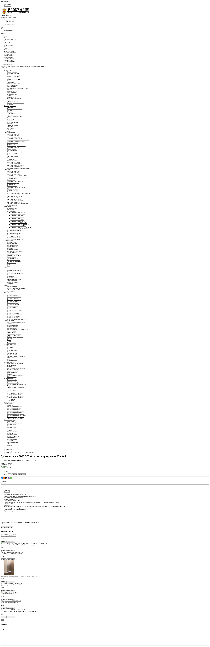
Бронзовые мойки (12, 380)
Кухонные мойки (9, 378)
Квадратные (10, 123)
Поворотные (10, 119)
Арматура (10, 115)
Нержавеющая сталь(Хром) (14, 109)
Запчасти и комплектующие (15, 428)
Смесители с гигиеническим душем (17, 175)
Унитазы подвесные (12, 245)
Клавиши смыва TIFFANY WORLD (20, 227)
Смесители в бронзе (9, 132)
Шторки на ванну (12, 377)
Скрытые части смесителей (15, 418)
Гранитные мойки (12, 381)
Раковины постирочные (14, 316)
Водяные (9, 112)
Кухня (12, 400)
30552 (2, 620)
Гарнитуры (10, 347)
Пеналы (9, 338)
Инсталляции (7, 206)
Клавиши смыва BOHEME (18, 221)
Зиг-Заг (9, 129)
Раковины (7, 292)
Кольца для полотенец (13, 79)
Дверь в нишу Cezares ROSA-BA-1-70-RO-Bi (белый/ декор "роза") (19, 576)
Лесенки (9, 117)
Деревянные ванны (12, 271)
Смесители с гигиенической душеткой (18, 140)
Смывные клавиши (12, 442)
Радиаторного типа (12, 122)
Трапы (6, 285)
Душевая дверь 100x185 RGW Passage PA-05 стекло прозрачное (18, 611)
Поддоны (9, 374)
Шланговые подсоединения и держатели (18, 157)
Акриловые (10, 269)
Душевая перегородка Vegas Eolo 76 (11, 585)
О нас (7, 66)
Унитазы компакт (12, 252)
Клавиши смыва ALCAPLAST (19, 229)
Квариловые (10, 276)
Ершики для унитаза (13, 76)
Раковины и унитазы (13, 436)
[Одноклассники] (4, 478)
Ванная (12, 399)
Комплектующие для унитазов (15, 417)
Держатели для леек (12, 350)
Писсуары (10, 248)
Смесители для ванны (13, 134)
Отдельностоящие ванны (14, 279)
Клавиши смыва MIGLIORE (18, 226)
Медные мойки (11, 386)
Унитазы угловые (12, 246)
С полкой (9, 120)
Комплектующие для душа (14, 409)
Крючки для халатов (13, 80)
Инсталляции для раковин (14, 237)
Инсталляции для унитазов (14, 230)
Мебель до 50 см (11, 332)
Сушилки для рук (9, 402)
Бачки (8, 264)
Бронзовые (10, 107)
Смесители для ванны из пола (15, 165)
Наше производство (9, 420)
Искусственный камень (13, 274)
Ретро (8, 131)
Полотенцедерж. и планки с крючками (18, 88)
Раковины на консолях (13, 309)
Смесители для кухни (13, 135)
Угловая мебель (11, 343)
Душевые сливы (11, 427)
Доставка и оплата (14, 66)
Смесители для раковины (14, 137)
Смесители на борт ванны (14, 166)
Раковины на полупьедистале (15, 310)
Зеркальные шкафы (12, 325)
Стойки (9, 95)
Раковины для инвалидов (14, 300)
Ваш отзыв (4, 521)
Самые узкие (10, 126)
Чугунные (10, 283)
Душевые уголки (12, 371)
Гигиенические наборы (13, 162)
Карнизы (9, 100)
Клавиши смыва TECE (16, 218)
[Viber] (9, 478)
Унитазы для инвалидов (14, 261)
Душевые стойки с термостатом (16, 356)
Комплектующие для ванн (14, 408)
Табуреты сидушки (12, 101)
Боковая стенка (11, 365)
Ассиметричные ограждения (15, 363)
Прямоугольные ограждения (15, 375)
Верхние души (11, 346)
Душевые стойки (12, 354)
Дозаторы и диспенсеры (14, 75)
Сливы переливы (12, 439)
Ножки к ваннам (12, 431)
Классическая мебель (13, 326)
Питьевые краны (12, 150)
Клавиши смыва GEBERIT (18, 212)
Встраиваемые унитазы (13, 260)
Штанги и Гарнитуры (13, 190)
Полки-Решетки (11, 86)
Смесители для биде (13, 156)
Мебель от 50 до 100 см (13, 335)
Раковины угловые (12, 317)
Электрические (11, 113)
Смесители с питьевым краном (16, 152)
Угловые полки (11, 92)
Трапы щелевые (11, 291)
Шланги (9, 359)
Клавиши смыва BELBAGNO (18, 223)
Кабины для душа (12, 372)
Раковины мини (11, 307)
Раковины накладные (13, 313)
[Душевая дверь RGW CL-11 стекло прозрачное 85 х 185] (20, 460)
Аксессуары (7, 70)
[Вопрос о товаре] (1, 483)
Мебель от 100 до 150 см (14, 334)
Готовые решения (12, 94)
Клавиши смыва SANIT (17, 217)
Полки (9, 340)
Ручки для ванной (12, 437)
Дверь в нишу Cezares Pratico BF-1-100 (11, 553)
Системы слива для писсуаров (15, 396)
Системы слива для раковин (15, 397)
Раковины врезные (12, 295)
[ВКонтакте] (2, 478)
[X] (6, 478)
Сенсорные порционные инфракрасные (18, 168)
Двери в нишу (11, 366)
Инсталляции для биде (13, 234)
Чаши (8, 266)
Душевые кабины (9, 362)
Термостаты (10, 159)
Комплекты (10, 209)
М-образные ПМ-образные (14, 116)
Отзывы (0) (7, 492)
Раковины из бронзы (13, 301)
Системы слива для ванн (14, 394)
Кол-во (6, 474)
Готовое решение (12, 205)
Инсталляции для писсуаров (15, 233)
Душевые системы (12, 353)
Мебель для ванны (9, 320)
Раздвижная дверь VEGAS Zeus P (10, 602)
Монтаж (22, 66)
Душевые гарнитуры (10, 344)
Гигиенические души (13, 348)
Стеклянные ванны (12, 282)
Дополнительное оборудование (16, 239)
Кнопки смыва (11, 211)
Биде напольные (11, 263)
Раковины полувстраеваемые (15, 314)
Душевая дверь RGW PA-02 (8, 536)
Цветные (9, 110)
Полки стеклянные (12, 85)
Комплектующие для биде (14, 406)
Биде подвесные (11, 257)
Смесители (7, 169)
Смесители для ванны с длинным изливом (19, 177)
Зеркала (9, 77)
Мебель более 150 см (13, 331)
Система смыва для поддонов (15, 393)
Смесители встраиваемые (14, 163)
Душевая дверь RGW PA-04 (8, 593)
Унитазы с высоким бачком (14, 251)
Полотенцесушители (10, 106)
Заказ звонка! (12, 20)
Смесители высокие (12, 143)
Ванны (6, 267)
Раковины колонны (12, 306)
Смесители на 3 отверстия (14, 138)
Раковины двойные (12, 298)
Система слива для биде (14, 391)
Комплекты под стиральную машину (17, 329)
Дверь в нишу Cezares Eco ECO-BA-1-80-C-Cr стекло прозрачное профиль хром (23, 544)
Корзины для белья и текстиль (15, 103)
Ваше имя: (3, 514)
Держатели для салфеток (14, 98)
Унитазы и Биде (8, 240)
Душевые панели (12, 351)
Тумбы (9, 341)
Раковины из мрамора (13, 303)
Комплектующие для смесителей (16, 415)
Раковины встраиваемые (14, 297)
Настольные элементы (13, 83)
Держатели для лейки (13, 160)
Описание (7, 490)
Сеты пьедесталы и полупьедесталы (17, 319)
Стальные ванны (12, 280)
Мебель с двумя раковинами (15, 337)
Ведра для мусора (12, 97)
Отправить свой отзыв (6, 527)
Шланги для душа (12, 153)
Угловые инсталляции (13, 236)
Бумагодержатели (12, 72)
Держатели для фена (13, 73)
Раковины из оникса (13, 304)
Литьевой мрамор (12, 277)
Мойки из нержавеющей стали (15, 387)
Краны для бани (11, 149)
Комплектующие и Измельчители (16, 384)
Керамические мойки (13, 383)
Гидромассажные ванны (14, 270)
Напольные (10, 128)
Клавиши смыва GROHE (17, 214)
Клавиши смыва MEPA (17, 215)
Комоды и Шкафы (12, 328)
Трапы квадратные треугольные (16, 288)
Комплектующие (12, 286)
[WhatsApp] (11, 478)
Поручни (9, 89)
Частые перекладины (13, 125)
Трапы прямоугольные (13, 289)
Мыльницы (10, 82)
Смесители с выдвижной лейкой (16, 146)
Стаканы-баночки (12, 91)
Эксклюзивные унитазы (14, 255)
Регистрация (7, 4)
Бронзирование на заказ (31, 66)
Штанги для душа (12, 154)
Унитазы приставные (13, 254)
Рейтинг (3, 524)
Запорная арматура (12, 390)
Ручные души (11, 144)
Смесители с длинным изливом (16, 141)
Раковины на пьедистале (14, 311)
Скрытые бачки (11, 232)
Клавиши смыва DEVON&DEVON (20, 224)
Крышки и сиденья (12, 249)
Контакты (41, 66)
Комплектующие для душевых (15, 411)
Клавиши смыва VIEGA (17, 220)
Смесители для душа (13, 147)
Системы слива (8, 388)
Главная (3, 66)
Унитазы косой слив (13, 258)
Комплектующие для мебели (15, 412)
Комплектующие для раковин (15, 414)
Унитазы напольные (13, 243)
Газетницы (10, 104)
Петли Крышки (11, 433)
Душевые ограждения (13, 369)
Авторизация (7, 6)
